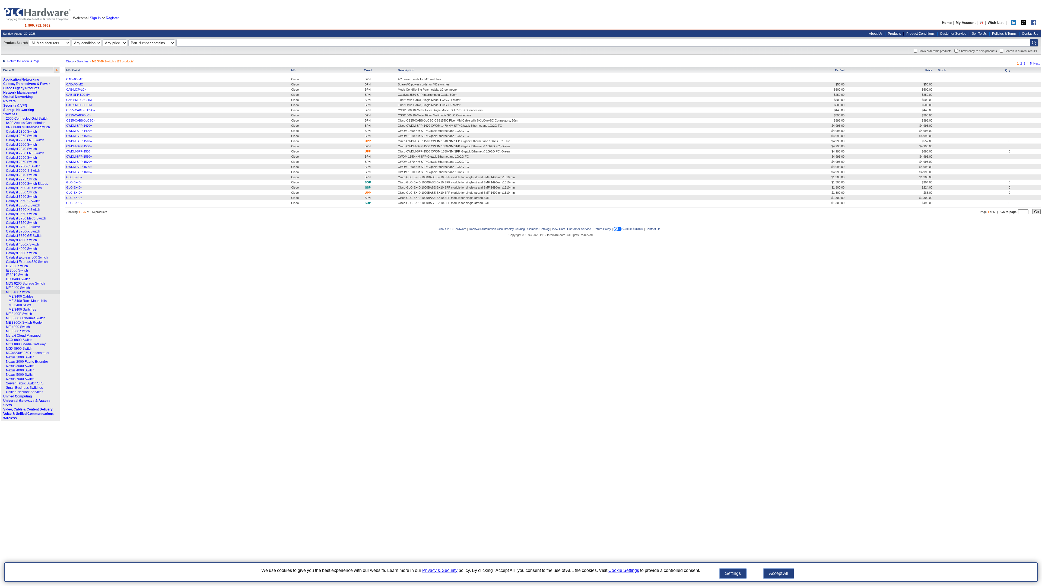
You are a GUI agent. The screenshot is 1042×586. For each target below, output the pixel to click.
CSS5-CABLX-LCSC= (80, 110)
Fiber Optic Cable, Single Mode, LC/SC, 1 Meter (429, 99)
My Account (966, 23)
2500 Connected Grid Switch (27, 118)
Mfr (293, 70)
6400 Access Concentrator (25, 123)
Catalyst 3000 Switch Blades (27, 184)
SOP (368, 182)
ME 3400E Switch (19, 314)
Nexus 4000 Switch (20, 370)
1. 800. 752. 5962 (37, 25)
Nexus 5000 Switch (20, 375)
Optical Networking (18, 97)
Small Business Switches (24, 388)
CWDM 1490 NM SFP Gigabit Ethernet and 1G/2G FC (433, 130)
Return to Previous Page (23, 61)
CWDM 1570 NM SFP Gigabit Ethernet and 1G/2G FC (433, 161)
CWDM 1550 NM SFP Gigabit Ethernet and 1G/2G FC (433, 156)
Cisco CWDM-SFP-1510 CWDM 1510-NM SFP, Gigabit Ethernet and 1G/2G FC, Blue (454, 141)
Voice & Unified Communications (28, 414)
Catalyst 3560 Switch (21, 197)
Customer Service (953, 34)
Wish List (995, 23)
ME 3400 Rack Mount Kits (28, 301)
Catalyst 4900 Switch (21, 249)
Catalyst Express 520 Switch (27, 262)
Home (947, 23)
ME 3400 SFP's (20, 305)
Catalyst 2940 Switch (21, 149)
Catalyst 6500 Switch (21, 253)
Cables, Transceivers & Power (26, 84)
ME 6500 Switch (18, 331)
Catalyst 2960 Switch (21, 162)
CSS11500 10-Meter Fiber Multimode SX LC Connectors (435, 115)
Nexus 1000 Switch (20, 357)
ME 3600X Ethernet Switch (25, 318)
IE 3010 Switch (17, 275)
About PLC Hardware (452, 229)
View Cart (558, 229)
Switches (10, 114)
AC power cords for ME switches (419, 79)
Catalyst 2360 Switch (21, 136)
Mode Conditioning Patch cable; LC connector (428, 89)
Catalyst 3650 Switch (21, 214)
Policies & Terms (1004, 34)
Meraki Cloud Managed (23, 335)
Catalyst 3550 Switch (21, 192)
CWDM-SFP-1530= (79, 146)
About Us (875, 34)
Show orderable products (935, 51)
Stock (942, 70)
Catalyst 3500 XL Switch (24, 188)
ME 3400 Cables (21, 296)
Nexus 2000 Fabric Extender (27, 362)
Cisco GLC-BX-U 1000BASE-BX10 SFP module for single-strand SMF (444, 197)
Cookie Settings (632, 228)
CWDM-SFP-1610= (79, 172)
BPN (368, 79)
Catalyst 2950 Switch (21, 158)
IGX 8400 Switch (18, 279)
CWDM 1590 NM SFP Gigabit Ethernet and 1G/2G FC (433, 166)
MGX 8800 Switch (19, 340)
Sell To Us (979, 34)
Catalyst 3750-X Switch (23, 231)
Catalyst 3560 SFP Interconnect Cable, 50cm (427, 94)
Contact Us (1030, 34)
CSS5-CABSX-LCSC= (80, 120)
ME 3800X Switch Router (24, 322)
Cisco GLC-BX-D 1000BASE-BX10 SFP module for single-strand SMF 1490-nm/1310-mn (456, 177)
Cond (368, 70)
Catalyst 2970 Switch (21, 175)
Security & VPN (15, 105)
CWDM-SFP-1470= (79, 125)
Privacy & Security (440, 570)
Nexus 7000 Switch (20, 379)
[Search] (1034, 42)
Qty (1007, 70)
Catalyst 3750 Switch (21, 223)
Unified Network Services (24, 392)
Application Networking (21, 79)
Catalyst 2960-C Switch (23, 166)
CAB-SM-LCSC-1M (79, 99)
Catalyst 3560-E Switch (23, 205)
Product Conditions (920, 34)
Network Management (20, 92)
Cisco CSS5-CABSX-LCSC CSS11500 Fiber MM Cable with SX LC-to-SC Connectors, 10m (457, 120)
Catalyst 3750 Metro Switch (26, 218)
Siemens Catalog (538, 229)
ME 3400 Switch (18, 292)
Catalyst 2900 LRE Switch (25, 140)
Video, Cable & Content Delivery (28, 409)
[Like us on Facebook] (1033, 24)
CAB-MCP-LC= (76, 89)
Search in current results (1021, 51)
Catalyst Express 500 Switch (27, 257)
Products (894, 34)
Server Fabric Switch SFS (24, 383)
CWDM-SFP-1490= (79, 130)
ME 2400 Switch (18, 288)
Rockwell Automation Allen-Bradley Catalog (497, 229)
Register (112, 18)
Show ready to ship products (978, 51)
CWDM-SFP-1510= (79, 136)
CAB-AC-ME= (75, 84)
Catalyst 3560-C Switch (23, 201)
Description (406, 70)
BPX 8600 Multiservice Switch (28, 127)
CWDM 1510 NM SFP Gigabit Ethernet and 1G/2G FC (433, 136)
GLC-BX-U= (74, 197)
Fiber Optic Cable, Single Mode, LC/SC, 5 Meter (429, 105)
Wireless (10, 418)
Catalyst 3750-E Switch (23, 227)
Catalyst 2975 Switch (21, 179)
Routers (9, 101)
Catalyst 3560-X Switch (23, 210)
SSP (368, 187)
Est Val (839, 70)
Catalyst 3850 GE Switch (24, 236)
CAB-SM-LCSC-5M (79, 105)
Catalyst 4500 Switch (21, 240)
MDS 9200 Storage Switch (25, 283)
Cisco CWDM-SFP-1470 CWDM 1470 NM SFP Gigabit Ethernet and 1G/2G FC (450, 125)
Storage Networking (18, 110)
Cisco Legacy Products (21, 88)
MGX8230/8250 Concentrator (27, 353)
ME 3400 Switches (22, 309)
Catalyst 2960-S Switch (23, 171)
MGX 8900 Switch (19, 349)
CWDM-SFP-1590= (79, 166)
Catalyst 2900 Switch (21, 144)
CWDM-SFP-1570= (79, 161)
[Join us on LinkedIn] (1013, 24)
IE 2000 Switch (17, 266)
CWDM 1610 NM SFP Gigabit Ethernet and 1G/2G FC (433, 172)
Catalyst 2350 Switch (21, 131)
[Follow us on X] (1023, 24)
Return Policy (602, 229)
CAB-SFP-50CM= (78, 94)
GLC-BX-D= (74, 177)
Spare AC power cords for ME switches (424, 84)
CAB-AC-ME (74, 79)
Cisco (7, 70)
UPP (368, 141)
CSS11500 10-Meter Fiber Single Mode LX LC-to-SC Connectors (440, 110)
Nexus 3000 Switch (20, 366)
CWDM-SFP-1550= (79, 156)
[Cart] (982, 23)
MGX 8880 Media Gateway (26, 344)
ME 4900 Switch (18, 327)
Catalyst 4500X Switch (22, 244)
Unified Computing (17, 396)
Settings (733, 573)
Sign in (95, 18)
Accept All (778, 573)
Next (1036, 63)
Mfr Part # (73, 70)
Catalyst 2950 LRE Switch (25, 153)
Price (928, 70)
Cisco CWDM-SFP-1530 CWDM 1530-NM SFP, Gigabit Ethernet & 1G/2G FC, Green (454, 146)
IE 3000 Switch (17, 270)
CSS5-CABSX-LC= (78, 115)
